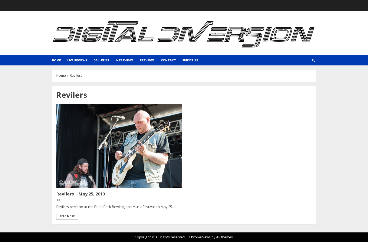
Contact (168, 60)
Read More (67, 216)
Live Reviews (77, 60)
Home (56, 60)
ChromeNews (200, 237)
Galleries (101, 60)
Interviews (124, 60)
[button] (313, 60)
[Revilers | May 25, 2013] (119, 146)
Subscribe (190, 60)
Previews (147, 60)
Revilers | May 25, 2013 (80, 194)
